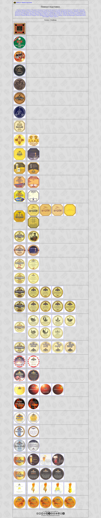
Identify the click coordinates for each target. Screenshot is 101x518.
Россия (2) (40, 10)
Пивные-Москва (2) (26, 15)
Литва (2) (23, 12)
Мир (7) (60, 14)
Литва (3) (28, 12)
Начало (18, 10)
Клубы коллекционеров (69, 15)
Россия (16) (57, 11)
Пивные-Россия (77, 14)
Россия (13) (38, 11)
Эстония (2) (79, 12)
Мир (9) (70, 14)
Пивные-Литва (43, 15)
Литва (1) (17, 12)
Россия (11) (25, 11)
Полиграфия (46, 16)
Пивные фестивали (81, 15)
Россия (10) (18, 11)
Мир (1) (32, 14)
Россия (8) (75, 10)
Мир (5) (51, 14)
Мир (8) (65, 14)
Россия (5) (58, 10)
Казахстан (70, 11)
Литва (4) (34, 12)
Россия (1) (34, 10)
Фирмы (51, 16)
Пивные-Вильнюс (52, 15)
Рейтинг (29, 10)
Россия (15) (51, 11)
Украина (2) (52, 12)
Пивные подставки (27, 2)
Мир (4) (46, 14)
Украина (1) (46, 12)
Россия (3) (46, 10)
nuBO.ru (18, 2)
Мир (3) (41, 14)
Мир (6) (56, 14)
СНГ (84, 12)
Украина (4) (66, 12)
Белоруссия (64, 11)
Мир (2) (37, 14)
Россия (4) (52, 10)
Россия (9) (81, 10)
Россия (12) (31, 11)
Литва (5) (39, 12)
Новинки (23, 10)
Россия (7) (69, 10)
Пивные (60, 15)
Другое (56, 16)
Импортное (26, 14)
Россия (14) (44, 11)
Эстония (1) (73, 12)
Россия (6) (63, 10)
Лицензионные (19, 14)
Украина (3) (59, 12)
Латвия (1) (76, 11)
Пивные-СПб (35, 15)
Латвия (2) (82, 11)
